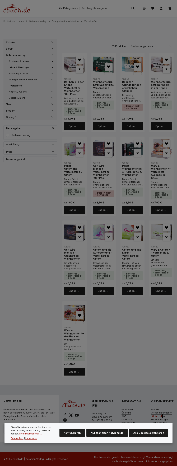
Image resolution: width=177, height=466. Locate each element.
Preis (9, 151)
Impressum (127, 419)
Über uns (126, 412)
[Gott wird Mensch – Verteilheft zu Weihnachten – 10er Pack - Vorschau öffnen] (109, 153)
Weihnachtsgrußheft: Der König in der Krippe (161, 84)
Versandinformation (161, 412)
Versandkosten (155, 457)
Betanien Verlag (21, 135)
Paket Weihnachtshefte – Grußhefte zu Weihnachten (132, 170)
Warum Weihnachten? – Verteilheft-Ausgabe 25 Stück (161, 171)
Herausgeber (13, 128)
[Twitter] (71, 416)
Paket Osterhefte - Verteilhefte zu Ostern (73, 170)
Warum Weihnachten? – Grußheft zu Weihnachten (74, 335)
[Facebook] (65, 416)
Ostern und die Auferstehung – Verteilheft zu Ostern (102, 254)
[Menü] (144, 8)
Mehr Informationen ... (30, 433)
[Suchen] (133, 8)
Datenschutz (17, 438)
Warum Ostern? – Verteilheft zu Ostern (160, 252)
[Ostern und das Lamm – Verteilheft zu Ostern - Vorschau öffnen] (137, 237)
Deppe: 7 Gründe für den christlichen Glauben (131, 86)
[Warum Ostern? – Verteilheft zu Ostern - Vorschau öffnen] (166, 237)
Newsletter (127, 409)
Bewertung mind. (15, 159)
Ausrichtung (13, 144)
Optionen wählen (76, 126)
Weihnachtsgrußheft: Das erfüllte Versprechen (103, 84)
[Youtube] (77, 416)
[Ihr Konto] (161, 8)
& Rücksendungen (160, 418)
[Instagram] (65, 421)
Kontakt (155, 409)
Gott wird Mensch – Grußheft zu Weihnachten (72, 254)
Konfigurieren (72, 432)
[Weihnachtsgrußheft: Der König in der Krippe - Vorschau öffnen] (166, 69)
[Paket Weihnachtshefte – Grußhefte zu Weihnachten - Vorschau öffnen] (137, 153)
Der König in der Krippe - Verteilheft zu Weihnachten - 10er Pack (74, 87)
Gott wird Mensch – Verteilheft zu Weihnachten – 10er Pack (102, 171)
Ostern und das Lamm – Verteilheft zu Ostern (131, 254)
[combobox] (104, 8)
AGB (124, 416)
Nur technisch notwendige (107, 432)
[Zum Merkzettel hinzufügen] (79, 60)
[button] (52, 42)
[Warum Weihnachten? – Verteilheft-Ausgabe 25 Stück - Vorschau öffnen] (166, 153)
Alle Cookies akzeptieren (148, 432)
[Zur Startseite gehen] (16, 8)
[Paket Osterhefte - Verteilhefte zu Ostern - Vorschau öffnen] (79, 153)
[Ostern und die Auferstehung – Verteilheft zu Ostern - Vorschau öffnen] (109, 237)
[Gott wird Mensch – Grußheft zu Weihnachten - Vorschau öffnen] (79, 237)
